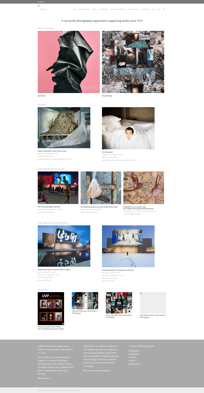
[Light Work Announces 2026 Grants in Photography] (85, 300)
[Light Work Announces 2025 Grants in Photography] (153, 302)
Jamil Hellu (41, 96)
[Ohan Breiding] (133, 92)
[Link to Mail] (145, 390)
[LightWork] (42, 9)
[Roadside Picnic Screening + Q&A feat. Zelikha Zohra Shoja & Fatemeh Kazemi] (143, 204)
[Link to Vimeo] (158, 390)
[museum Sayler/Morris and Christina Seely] (64, 148)
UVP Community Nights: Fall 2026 (49, 207)
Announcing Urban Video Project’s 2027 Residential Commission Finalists (51, 328)
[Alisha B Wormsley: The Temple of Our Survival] (128, 267)
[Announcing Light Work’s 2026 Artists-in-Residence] (119, 302)
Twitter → (134, 357)
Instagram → (135, 350)
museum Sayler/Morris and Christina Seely (52, 151)
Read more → (45, 378)
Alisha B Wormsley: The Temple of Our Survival (118, 270)
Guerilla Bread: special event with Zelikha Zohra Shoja (99, 207)
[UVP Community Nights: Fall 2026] (58, 203)
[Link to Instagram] (155, 390)
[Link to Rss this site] (164, 390)
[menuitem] (41, 1)
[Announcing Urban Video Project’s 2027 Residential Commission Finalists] (51, 308)
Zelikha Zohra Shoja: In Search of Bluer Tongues (54, 270)
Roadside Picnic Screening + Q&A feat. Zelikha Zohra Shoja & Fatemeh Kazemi (138, 208)
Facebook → (135, 353)
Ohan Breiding (107, 96)
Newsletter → (136, 363)
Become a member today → (97, 370)
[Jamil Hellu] (69, 92)
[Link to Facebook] (152, 390)
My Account (41, 1)
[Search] (164, 9)
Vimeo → (133, 360)
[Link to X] (148, 390)
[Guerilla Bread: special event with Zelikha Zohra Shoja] (101, 204)
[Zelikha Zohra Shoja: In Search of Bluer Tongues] (64, 266)
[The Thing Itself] (128, 149)
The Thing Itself (107, 152)
